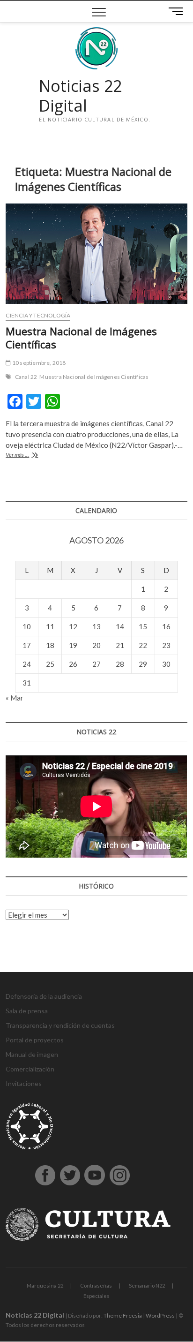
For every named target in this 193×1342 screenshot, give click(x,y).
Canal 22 (26, 376)
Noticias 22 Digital (80, 95)
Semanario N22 (147, 1285)
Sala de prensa (27, 1011)
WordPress (160, 1315)
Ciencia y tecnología (38, 315)
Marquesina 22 (45, 1285)
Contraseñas (96, 1285)
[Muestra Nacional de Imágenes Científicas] (96, 254)
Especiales (96, 1296)
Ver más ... (29, 455)
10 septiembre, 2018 (38, 362)
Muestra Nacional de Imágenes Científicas (81, 337)
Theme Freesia (123, 1315)
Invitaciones (24, 1083)
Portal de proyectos (35, 1040)
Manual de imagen (32, 1054)
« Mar (14, 698)
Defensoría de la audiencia (44, 996)
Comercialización (30, 1069)
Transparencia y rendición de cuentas (60, 1025)
